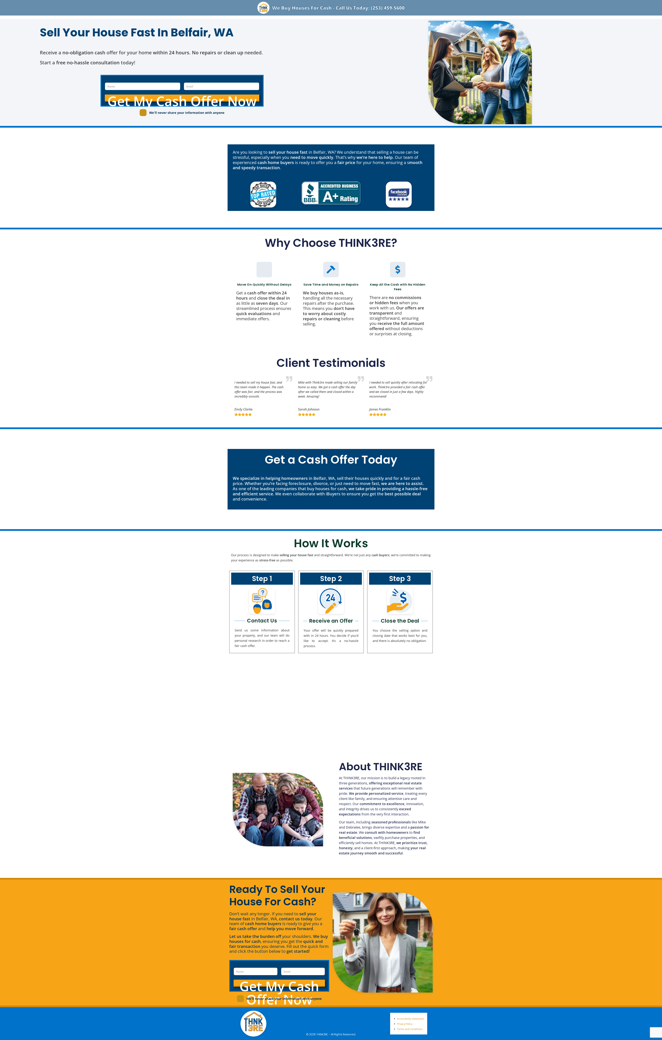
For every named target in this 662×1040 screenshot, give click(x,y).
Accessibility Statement (410, 1018)
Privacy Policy (404, 1024)
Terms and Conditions (410, 1029)
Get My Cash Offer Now (182, 98)
